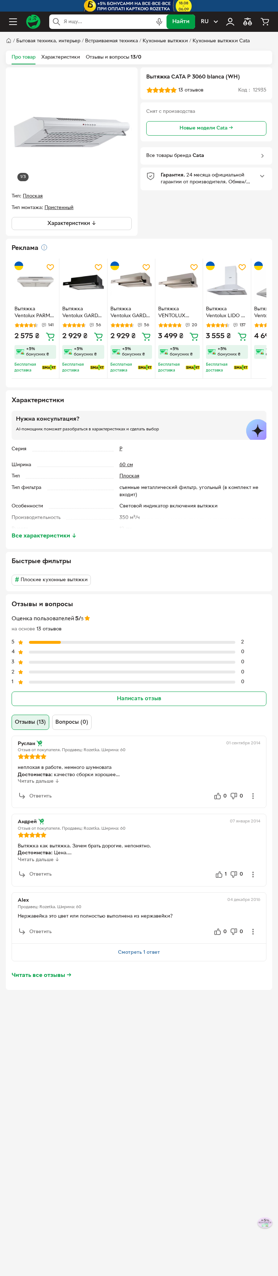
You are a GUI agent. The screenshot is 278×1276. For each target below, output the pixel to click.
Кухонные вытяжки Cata (221, 41)
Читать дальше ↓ (38, 781)
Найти (180, 22)
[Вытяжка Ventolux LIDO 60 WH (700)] (227, 282)
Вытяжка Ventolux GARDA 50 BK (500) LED (82, 313)
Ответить (40, 796)
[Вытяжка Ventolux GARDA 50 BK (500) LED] (83, 282)
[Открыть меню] (13, 21)
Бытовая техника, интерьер (48, 41)
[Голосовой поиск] (159, 21)
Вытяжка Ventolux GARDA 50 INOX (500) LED (129, 313)
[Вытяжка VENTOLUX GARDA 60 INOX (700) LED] (179, 282)
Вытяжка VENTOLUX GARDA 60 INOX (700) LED (177, 313)
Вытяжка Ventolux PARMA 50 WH (33, 313)
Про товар (23, 57)
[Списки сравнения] (247, 21)
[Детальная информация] (44, 247)
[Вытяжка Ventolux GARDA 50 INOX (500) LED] (131, 282)
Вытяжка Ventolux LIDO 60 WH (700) (226, 313)
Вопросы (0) (71, 722)
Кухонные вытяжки (165, 41)
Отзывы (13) (30, 722)
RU (204, 21)
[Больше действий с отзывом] (253, 796)
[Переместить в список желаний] (50, 267)
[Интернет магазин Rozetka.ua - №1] (33, 21)
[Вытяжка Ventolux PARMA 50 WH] (35, 282)
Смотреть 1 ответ (139, 952)
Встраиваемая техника (111, 41)
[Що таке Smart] (49, 367)
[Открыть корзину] (265, 21)
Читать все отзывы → (42, 975)
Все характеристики (44, 536)
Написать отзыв (139, 699)
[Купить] (50, 336)
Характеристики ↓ (71, 223)
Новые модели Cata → (206, 128)
